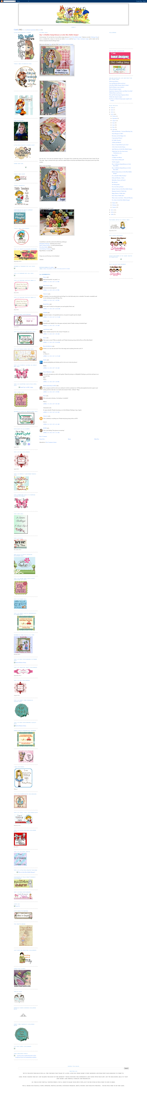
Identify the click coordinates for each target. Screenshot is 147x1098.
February (114, 205)
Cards (16, 29)
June (113, 125)
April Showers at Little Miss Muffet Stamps (122, 149)
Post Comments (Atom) (51, 442)
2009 (112, 214)
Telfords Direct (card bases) (115, 93)
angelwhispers (46, 329)
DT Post (54, 268)
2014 (112, 110)
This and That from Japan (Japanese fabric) (119, 95)
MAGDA (45, 312)
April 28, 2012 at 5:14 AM (51, 432)
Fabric (24, 29)
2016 (112, 107)
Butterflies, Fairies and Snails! (119, 180)
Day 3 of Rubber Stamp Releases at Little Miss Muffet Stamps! (59, 35)
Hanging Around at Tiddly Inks (119, 191)
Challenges (49, 268)
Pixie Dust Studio (43, 247)
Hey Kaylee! (115, 182)
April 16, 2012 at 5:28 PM (51, 381)
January (114, 207)
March (114, 203)
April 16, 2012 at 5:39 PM (51, 392)
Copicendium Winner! (117, 138)
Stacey (44, 277)
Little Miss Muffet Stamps (63, 268)
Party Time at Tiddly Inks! (118, 195)
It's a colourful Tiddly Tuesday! (119, 175)
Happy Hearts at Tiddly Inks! (118, 193)
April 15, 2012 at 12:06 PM (51, 342)
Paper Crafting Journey (44, 245)
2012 (112, 114)
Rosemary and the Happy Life (119, 136)
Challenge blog (94, 37)
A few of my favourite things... (119, 147)
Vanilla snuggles (116, 162)
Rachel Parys (46, 304)
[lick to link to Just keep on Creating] (25, 964)
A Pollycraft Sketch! (116, 142)
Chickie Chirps (73, 13)
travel (39, 30)
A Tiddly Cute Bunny (117, 157)
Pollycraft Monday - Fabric (118, 178)
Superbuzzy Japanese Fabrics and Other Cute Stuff (120, 91)
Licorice (67, 39)
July (113, 123)
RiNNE (45, 428)
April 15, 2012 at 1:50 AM (51, 334)
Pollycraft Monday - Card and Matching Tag (122, 131)
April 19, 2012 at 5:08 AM (51, 404)
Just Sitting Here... (116, 184)
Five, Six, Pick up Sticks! (117, 186)
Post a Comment (43, 436)
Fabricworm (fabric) (113, 81)
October (114, 116)
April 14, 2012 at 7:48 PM (51, 300)
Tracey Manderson (47, 372)
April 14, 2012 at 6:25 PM (51, 290)
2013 (112, 112)
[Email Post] (55, 267)
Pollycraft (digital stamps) (115, 89)
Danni (44, 337)
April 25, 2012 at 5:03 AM (51, 412)
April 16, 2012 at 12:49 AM (51, 356)
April (113, 129)
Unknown (45, 294)
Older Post (96, 439)
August (114, 120)
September (114, 118)
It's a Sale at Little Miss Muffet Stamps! (121, 200)
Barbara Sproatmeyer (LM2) (49, 385)
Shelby (45, 360)
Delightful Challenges (44, 243)
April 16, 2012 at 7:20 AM (51, 368)
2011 (112, 210)
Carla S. (45, 321)
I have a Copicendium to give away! (120, 144)
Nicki (44, 395)
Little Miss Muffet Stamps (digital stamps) (119, 85)
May (113, 127)
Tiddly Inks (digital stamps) (115, 97)
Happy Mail (114, 155)
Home (69, 439)
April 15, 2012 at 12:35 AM (51, 317)
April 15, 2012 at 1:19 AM (51, 325)
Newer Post (42, 439)
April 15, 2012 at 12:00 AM (51, 308)
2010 (112, 212)
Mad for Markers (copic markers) (116, 87)
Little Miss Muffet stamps (75, 37)
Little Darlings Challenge (45, 249)
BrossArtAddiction (47, 346)
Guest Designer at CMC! (117, 133)
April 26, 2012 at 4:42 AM (51, 424)
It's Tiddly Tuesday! (116, 140)
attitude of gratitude (31, 30)
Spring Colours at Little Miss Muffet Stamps (122, 189)
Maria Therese (46, 285)
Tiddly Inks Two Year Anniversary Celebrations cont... (120, 152)
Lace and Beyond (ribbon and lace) (117, 83)
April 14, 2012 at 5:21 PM (51, 281)
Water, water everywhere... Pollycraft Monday (122, 198)
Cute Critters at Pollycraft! (118, 159)
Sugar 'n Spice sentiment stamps (81, 39)
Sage (50, 44)
